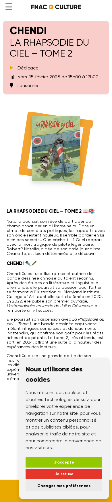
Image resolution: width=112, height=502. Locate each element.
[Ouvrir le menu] (9, 7)
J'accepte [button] (64, 462)
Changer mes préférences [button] (63, 485)
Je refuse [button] (64, 474)
